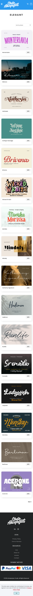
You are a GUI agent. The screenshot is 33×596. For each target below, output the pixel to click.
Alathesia (5, 111)
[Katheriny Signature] (16, 276)
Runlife (4, 346)
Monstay (5, 435)
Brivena (4, 170)
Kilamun (4, 82)
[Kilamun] (16, 70)
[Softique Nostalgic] (16, 129)
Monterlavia (6, 52)
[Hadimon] (16, 305)
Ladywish (5, 405)
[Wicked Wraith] (16, 187)
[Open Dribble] (18, 530)
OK (16, 593)
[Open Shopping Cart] (27, 4)
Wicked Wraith (6, 199)
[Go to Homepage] (11, 8)
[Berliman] (16, 452)
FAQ (16, 550)
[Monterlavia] (16, 40)
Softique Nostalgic (7, 140)
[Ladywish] (16, 393)
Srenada (4, 376)
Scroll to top (31, 525)
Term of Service (16, 541)
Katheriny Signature (8, 288)
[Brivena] (16, 158)
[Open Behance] (15, 530)
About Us (16, 553)
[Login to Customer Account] (31, 4)
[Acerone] (16, 482)
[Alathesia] (16, 99)
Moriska (4, 229)
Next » (30, 502)
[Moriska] (16, 217)
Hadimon (5, 317)
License (16, 555)
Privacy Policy (16, 539)
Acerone (5, 493)
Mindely (4, 258)
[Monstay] (16, 423)
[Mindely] (16, 246)
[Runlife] (16, 335)
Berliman (5, 464)
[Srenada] (16, 364)
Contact (16, 558)
